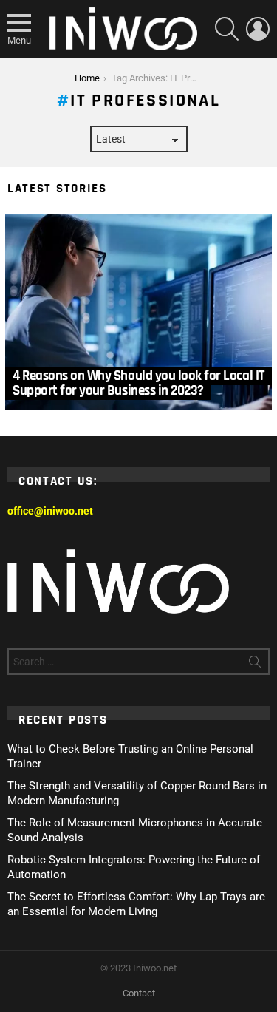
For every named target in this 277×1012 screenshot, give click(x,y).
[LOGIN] (258, 28)
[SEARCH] (227, 28)
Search (255, 664)
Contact (139, 993)
